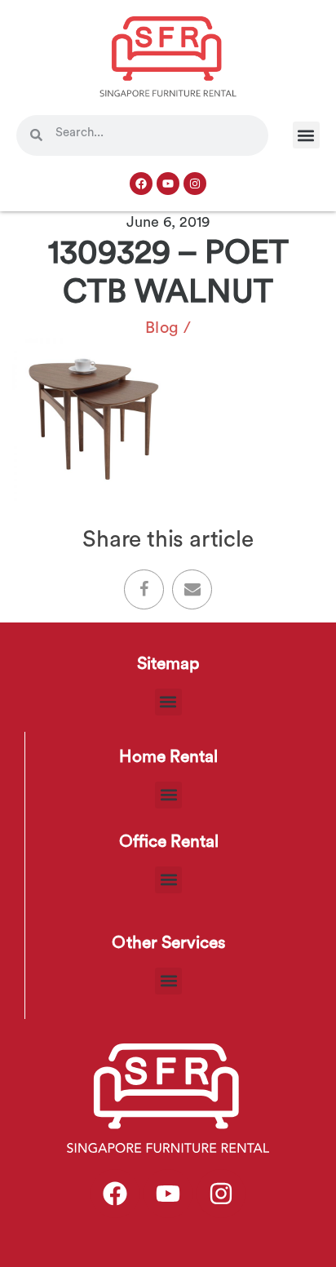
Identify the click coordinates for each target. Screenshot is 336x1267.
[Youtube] (168, 183)
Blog (162, 328)
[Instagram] (194, 183)
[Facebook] (141, 183)
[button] (306, 135)
